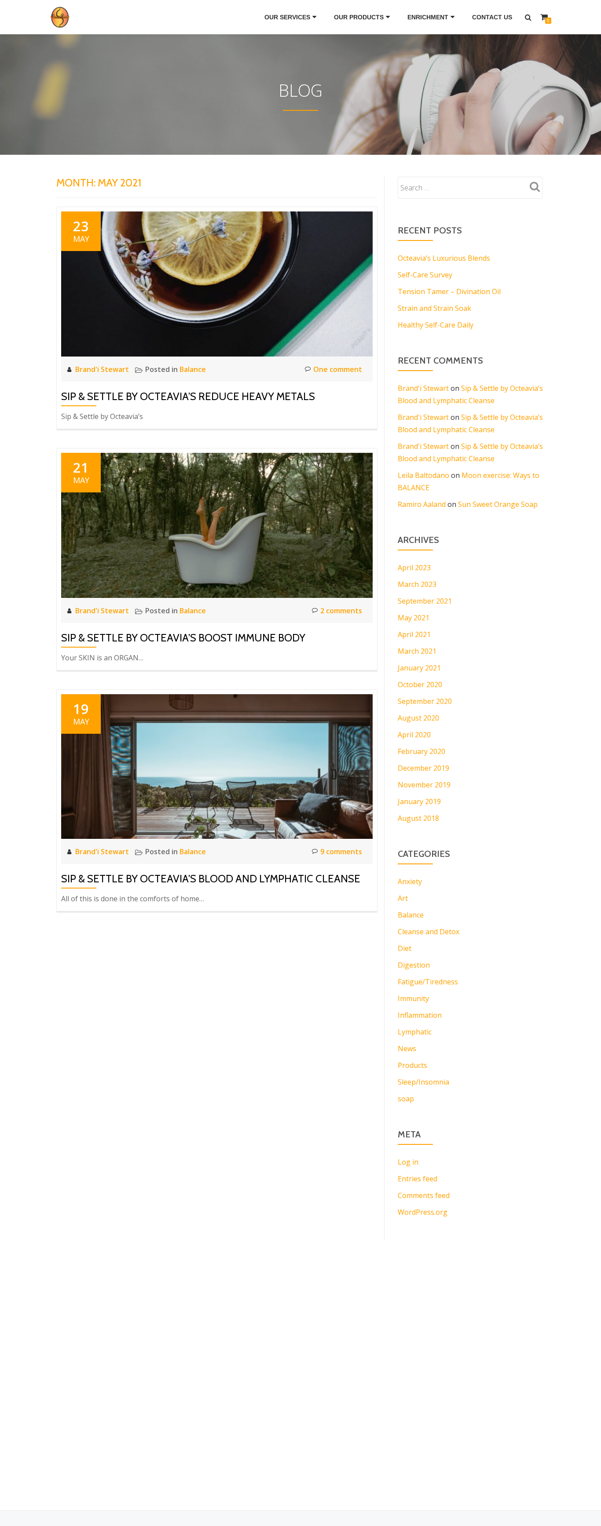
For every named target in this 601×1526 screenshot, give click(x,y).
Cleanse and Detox (428, 931)
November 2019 (424, 785)
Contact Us (492, 17)
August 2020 (418, 718)
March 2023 (417, 584)
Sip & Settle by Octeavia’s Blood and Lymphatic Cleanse (210, 878)
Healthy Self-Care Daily (435, 325)
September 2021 (425, 601)
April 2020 (414, 734)
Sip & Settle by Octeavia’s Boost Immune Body (183, 637)
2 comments (341, 610)
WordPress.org (422, 1212)
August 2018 (418, 818)
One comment (337, 369)
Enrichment (427, 17)
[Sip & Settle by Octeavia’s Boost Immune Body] (217, 524)
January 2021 (419, 668)
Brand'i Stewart (103, 369)
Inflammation (420, 1015)
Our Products (359, 17)
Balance (193, 369)
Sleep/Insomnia (423, 1082)
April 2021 (414, 634)
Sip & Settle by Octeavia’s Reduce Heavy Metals (188, 396)
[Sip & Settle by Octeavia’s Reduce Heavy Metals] (217, 283)
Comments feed (424, 1195)
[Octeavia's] (62, 17)
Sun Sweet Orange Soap (498, 504)
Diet (404, 948)
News (407, 1048)
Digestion (414, 965)
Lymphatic (415, 1032)
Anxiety (410, 881)
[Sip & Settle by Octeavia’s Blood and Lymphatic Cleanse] (217, 766)
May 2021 (413, 618)
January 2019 (419, 801)
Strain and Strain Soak (434, 308)
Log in (408, 1162)
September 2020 (425, 701)
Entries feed (417, 1179)
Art (403, 898)
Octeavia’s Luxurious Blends (444, 258)
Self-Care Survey (425, 275)
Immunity (413, 998)
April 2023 (414, 567)
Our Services (287, 17)
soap (406, 1099)
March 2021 (417, 651)
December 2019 (423, 768)
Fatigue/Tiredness (428, 982)
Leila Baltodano (423, 475)
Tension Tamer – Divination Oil (449, 291)
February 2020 (421, 751)
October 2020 (420, 684)
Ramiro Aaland (422, 504)
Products (412, 1065)
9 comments (341, 851)
